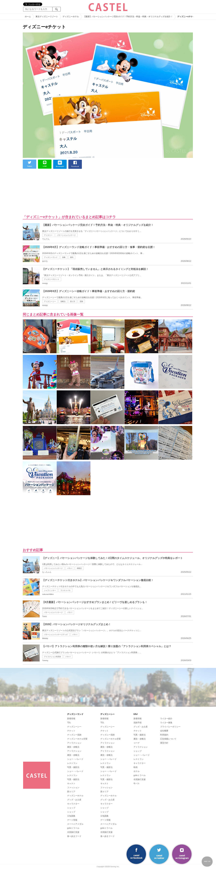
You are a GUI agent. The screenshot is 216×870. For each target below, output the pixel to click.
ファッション (73, 787)
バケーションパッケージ (66, 235)
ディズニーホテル (75, 795)
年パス (136, 783)
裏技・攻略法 (73, 747)
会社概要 (164, 731)
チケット (71, 731)
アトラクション (74, 743)
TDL (69, 722)
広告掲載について (168, 739)
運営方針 (164, 743)
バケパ (69, 568)
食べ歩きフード (74, 836)
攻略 (63, 257)
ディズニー (48, 235)
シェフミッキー (50, 590)
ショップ (71, 808)
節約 (71, 257)
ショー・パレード (75, 759)
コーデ (136, 743)
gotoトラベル (73, 828)
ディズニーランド (51, 257)
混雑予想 (137, 722)
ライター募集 (166, 722)
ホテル (136, 771)
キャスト (71, 783)
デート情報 (72, 820)
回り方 (72, 301)
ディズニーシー (50, 301)
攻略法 (62, 301)
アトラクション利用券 (52, 657)
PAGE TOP (207, 861)
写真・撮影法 (73, 767)
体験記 (79, 568)
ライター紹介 (166, 718)
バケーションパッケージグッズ (56, 634)
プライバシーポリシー (170, 727)
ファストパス (65, 590)
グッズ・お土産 (74, 800)
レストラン (72, 763)
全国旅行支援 (73, 832)
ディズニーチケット (51, 279)
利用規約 (164, 735)
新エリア (71, 791)
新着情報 (71, 718)
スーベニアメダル (75, 824)
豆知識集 (71, 816)
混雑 (81, 301)
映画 (135, 767)
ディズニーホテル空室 (77, 739)
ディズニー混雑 (74, 735)
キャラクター (73, 804)
